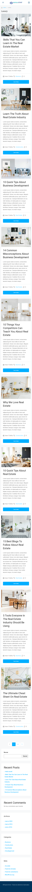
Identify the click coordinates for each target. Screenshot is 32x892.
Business (18, 76)
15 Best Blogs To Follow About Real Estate (13, 545)
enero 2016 (8, 827)
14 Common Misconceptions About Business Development (16, 254)
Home (4, 7)
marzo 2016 (8, 824)
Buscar (6, 752)
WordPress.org (9, 875)
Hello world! (8, 771)
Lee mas (16, 82)
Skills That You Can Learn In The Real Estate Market (14, 43)
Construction (19, 147)
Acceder (7, 866)
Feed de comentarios (11, 872)
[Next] (22, 744)
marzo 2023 (8, 821)
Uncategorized (9, 851)
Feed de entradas (10, 869)
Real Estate (19, 215)
